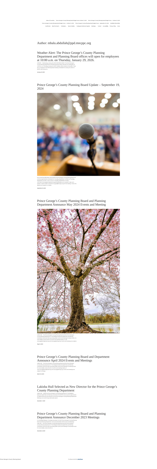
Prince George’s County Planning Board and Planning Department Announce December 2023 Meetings (71, 415)
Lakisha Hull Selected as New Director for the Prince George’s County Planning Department (77, 388)
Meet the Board (55, 26)
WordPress (80, 459)
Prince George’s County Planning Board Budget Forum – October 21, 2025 (104, 20)
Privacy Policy (113, 26)
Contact (99, 26)
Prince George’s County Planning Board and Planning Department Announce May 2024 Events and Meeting (71, 202)
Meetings (93, 26)
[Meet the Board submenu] (59, 26)
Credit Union (48, 26)
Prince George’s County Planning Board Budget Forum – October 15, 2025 (58, 23)
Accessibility (105, 26)
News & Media (71, 26)
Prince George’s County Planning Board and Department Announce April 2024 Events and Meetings (73, 358)
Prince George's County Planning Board (10, 459)
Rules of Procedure (50, 20)
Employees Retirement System (83, 26)
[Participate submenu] (66, 26)
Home (118, 26)
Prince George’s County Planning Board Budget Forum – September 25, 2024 (92, 23)
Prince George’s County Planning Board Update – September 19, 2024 (78, 86)
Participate (63, 26)
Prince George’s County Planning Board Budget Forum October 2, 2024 (71, 20)
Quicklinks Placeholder (115, 23)
